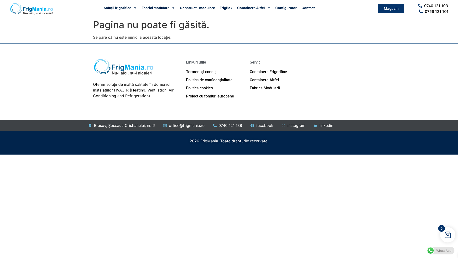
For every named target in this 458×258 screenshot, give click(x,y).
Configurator (286, 8)
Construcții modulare (197, 8)
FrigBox (226, 8)
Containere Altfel (251, 8)
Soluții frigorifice (117, 8)
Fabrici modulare (155, 8)
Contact (308, 8)
